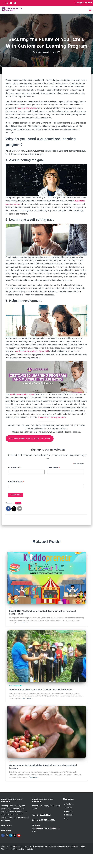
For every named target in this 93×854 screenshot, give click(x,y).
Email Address (16, 482)
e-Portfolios (68, 804)
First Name (14, 467)
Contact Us (68, 811)
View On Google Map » (41, 815)
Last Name (54, 467)
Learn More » (6, 826)
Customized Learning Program (52, 417)
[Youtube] (11, 3)
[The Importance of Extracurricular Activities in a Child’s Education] (46, 656)
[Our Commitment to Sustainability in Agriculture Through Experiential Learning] (46, 732)
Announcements (15, 686)
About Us (68, 808)
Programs (68, 815)
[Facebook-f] (3, 3)
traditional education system (22, 394)
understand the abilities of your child (32, 351)
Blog (18, 503)
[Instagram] (7, 3)
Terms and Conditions (10, 846)
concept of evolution (27, 108)
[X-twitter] (14, 835)
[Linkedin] (15, 3)
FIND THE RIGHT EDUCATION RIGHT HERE (30, 438)
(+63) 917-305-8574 (47, 820)
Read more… (23, 623)
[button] (90, 10)
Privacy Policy (79, 846)
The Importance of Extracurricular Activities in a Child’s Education (41, 689)
